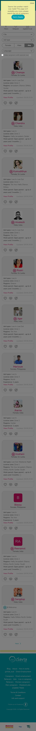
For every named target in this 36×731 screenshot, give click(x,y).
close (32, 3)
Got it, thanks (18, 17)
